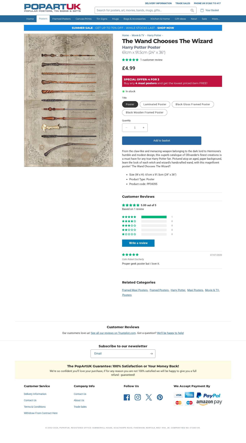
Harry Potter (178, 290)
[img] (130, 254)
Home (30, 18)
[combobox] (145, 10)
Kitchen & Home (160, 18)
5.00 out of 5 (148, 205)
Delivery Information (158, 3)
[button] (210, 10)
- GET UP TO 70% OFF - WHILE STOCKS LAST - (123, 28)
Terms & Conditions (35, 406)
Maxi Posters (195, 290)
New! (194, 18)
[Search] (192, 10)
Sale (204, 18)
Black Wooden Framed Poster (145, 112)
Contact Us (30, 400)
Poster (130, 104)
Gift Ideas (180, 18)
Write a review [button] (138, 243)
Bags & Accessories (135, 18)
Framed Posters (61, 18)
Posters (43, 18)
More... (216, 18)
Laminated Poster (155, 104)
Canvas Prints (83, 18)
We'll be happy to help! (170, 333)
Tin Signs (102, 18)
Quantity (126, 120)
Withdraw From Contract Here (40, 413)
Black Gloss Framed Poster (193, 104)
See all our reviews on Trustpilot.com (113, 333)
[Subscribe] (151, 353)
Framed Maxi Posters (135, 290)
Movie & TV (212, 290)
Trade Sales (182, 3)
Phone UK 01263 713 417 (207, 3)
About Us (79, 400)
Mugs (115, 18)
